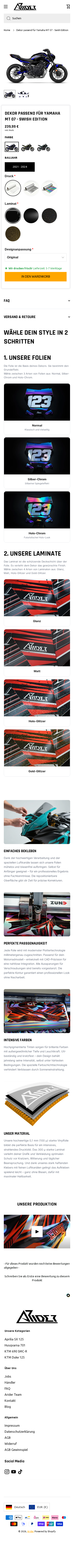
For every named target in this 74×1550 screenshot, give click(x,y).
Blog (8, 1406)
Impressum (12, 1425)
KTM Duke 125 (15, 1357)
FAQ (7, 1388)
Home (7, 30)
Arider (30, 1531)
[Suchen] (7, 18)
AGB (8, 1437)
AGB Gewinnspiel (16, 1449)
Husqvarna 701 (15, 1345)
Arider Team (13, 1394)
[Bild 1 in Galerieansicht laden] (10, 94)
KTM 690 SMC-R (16, 1351)
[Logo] (25, 6)
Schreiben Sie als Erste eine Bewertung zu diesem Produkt (37, 1278)
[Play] (37, 1231)
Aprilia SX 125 (14, 1339)
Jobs (8, 1376)
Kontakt (10, 1400)
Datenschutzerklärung (20, 1431)
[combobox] (37, 18)
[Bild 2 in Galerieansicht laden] (23, 94)
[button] (68, 6)
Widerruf (11, 1443)
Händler (10, 1382)
